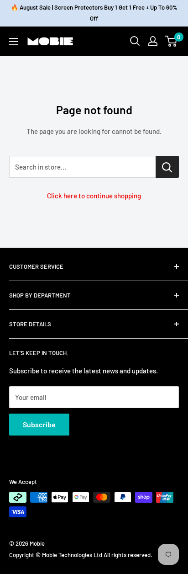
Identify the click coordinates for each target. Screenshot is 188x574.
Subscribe (39, 424)
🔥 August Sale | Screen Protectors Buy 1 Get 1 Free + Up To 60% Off (94, 13)
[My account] (152, 41)
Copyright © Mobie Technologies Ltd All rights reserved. (80, 554)
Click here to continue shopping (94, 195)
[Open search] (135, 41)
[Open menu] (13, 41)
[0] (171, 41)
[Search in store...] (167, 167)
